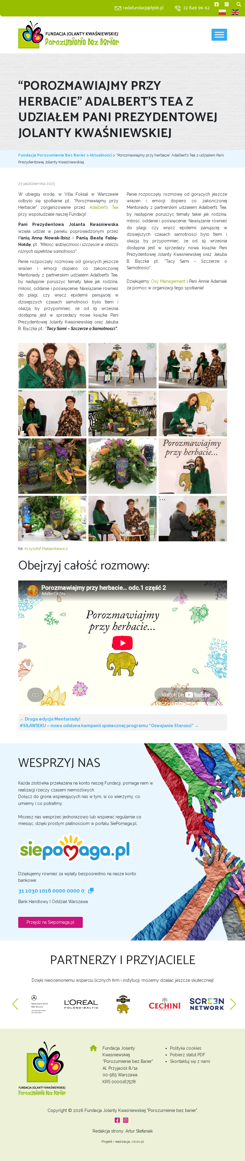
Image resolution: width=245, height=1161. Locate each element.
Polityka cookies (185, 1048)
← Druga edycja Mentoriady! (50, 719)
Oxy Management (168, 281)
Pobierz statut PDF (187, 1054)
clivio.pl (138, 1141)
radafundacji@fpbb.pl (143, 8)
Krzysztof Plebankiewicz (46, 548)
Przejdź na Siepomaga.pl (50, 922)
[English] (235, 12)
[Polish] (222, 12)
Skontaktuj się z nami (190, 1061)
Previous (15, 1001)
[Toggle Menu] (219, 34)
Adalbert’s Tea (103, 207)
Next (233, 1001)
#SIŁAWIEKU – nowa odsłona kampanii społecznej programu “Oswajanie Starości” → (109, 725)
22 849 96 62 (196, 8)
